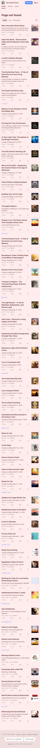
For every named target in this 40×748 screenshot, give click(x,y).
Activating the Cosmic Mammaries (13, 642)
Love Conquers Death (10, 391)
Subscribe (29, 3)
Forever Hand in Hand (10, 457)
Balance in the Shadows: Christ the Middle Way (14, 110)
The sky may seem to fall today (12, 185)
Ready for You (7, 481)
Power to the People (10, 627)
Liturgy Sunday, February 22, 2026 (13, 500)
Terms (24, 734)
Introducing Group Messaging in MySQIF (15, 583)
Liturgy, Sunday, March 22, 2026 (12, 448)
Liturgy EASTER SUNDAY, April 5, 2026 (14, 419)
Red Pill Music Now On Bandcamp (15, 695)
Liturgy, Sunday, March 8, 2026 (12, 472)
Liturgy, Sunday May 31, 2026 (12, 310)
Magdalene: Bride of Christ (12, 562)
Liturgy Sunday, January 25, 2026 (13, 552)
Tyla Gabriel (10, 32)
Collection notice (32, 734)
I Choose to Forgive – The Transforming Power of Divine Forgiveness (14, 284)
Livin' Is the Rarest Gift (11, 362)
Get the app (29, 739)
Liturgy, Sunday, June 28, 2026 (12, 246)
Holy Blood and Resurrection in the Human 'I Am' (14, 416)
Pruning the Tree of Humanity (14, 123)
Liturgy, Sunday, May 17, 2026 (12, 338)
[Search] (36, 20)
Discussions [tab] (16, 20)
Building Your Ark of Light (12, 194)
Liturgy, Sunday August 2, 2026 (12, 114)
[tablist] (11, 20)
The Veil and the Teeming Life (14, 151)
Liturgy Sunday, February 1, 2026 (13, 536)
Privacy (18, 734)
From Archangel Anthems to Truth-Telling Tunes (15, 659)
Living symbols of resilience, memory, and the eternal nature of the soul (14, 80)
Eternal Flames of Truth (11, 681)
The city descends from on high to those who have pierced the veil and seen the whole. (15, 29)
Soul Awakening (8, 609)
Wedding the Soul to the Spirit (14, 510)
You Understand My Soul (12, 379)
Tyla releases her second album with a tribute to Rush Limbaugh (14, 685)
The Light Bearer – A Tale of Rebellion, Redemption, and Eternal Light (13, 305)
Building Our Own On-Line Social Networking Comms (15, 579)
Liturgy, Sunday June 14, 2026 (12, 272)
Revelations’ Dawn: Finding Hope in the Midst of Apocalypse (15, 256)
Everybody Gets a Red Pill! (12, 669)
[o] (35, 27)
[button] (3, 6)
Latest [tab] (5, 20)
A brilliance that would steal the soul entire (14, 62)
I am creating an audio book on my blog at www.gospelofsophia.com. (15, 127)
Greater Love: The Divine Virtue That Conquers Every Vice (14, 221)
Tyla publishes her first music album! (14, 698)
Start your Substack (15, 739)
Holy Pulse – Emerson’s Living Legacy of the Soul (14, 320)
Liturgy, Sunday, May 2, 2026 (11, 365)
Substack (10, 744)
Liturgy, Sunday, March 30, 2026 (12, 436)
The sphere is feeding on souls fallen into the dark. (15, 210)
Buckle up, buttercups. (9, 672)
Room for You (7, 433)
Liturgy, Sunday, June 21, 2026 (12, 260)
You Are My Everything (11, 403)
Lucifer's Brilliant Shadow (12, 58)
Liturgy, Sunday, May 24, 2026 (12, 324)
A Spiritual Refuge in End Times (12, 197)
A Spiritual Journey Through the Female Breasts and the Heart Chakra (15, 715)
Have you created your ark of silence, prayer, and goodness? (14, 94)
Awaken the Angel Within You (14, 498)
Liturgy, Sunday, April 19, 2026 (12, 393)
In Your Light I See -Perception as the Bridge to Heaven (15, 138)
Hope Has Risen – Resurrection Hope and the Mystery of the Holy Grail (15, 42)
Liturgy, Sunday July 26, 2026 (11, 142)
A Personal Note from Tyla (10, 225)
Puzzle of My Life (9, 534)
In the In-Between (9, 522)
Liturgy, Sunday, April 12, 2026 (12, 405)
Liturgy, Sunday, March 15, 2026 (12, 460)
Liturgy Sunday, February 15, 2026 (13, 512)
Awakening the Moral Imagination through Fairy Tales (15, 335)
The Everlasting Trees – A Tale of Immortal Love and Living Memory (15, 74)
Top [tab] (10, 20)
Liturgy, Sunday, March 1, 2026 (12, 484)
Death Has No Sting (9, 550)
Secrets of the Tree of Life (12, 270)
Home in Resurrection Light (13, 469)
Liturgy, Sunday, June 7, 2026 (11, 289)
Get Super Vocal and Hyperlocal (12, 630)
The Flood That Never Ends (12, 91)
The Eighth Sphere (9, 206)
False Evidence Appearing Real (14, 182)
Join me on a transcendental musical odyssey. (14, 612)
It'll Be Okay (6, 445)
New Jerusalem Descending (13, 26)
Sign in (36, 3)
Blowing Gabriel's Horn (11, 655)
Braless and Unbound (10, 639)
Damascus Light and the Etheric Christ (15, 349)
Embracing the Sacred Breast (13, 712)
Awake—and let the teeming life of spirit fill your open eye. (15, 155)
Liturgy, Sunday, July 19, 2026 (11, 173)
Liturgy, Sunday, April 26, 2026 (12, 381)
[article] (20, 30)
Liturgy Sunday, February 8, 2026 (13, 524)
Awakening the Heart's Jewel (13, 593)
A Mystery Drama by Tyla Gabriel (13, 564)
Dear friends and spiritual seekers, (13, 595)
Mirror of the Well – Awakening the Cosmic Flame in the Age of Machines (14, 168)
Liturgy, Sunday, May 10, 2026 (12, 353)
